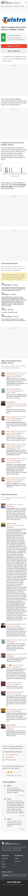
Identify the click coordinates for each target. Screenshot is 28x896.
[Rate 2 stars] (11, 772)
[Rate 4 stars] (16, 772)
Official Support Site (10, 760)
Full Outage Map (15, 51)
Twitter (16, 858)
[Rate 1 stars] (8, 772)
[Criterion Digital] (14, 882)
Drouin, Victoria (11, 393)
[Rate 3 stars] (14, 772)
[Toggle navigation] (26, 2)
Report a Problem (15, 46)
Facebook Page (9, 757)
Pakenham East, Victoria (13, 376)
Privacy (4, 864)
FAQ (3, 861)
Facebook (17, 861)
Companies (9, 6)
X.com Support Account (11, 754)
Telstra (16, 6)
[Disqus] (14, 301)
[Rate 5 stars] (19, 772)
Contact (4, 867)
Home (2, 6)
